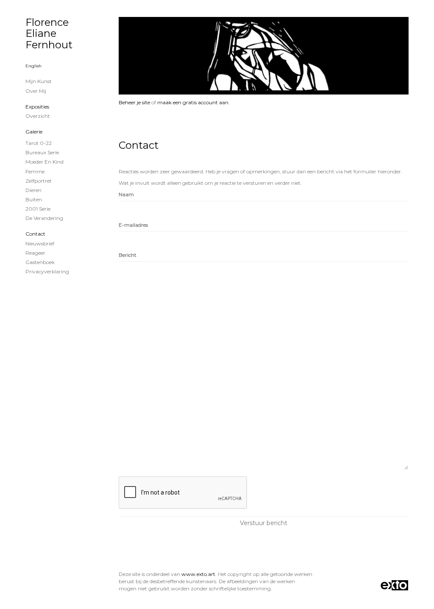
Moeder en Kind (44, 162)
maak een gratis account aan (192, 102)
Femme (35, 171)
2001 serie (37, 209)
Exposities (37, 106)
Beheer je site (134, 102)
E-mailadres (133, 225)
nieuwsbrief (39, 243)
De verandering (44, 218)
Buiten (33, 199)
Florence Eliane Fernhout (48, 33)
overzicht (37, 116)
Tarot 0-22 (38, 143)
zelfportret (38, 181)
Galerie (33, 131)
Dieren (33, 190)
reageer (35, 253)
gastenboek (40, 262)
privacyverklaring (47, 271)
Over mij (35, 91)
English (33, 66)
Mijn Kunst (38, 81)
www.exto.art (198, 574)
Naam (126, 194)
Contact (35, 234)
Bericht (127, 255)
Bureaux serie (42, 152)
